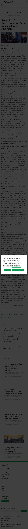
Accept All (7, 270)
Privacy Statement (16, 266)
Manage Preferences (18, 270)
